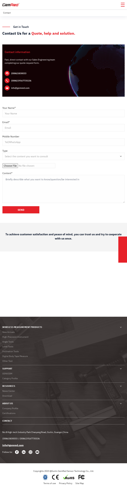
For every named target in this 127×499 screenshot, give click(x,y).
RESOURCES (8, 386)
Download (7, 395)
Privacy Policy (65, 483)
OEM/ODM (7, 373)
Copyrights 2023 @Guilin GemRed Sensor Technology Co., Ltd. (63, 471)
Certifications (8, 413)
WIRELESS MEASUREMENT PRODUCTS (22, 327)
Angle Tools (8, 341)
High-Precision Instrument (15, 337)
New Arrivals (8, 332)
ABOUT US (7, 403)
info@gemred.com (20, 88)
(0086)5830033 (18, 73)
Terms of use (49, 483)
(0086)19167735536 (21, 80)
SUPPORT (7, 369)
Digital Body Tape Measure (15, 356)
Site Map (79, 483)
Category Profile (10, 378)
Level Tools (7, 346)
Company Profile (10, 408)
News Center (8, 391)
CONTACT (7, 421)
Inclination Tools (10, 351)
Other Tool (7, 361)
